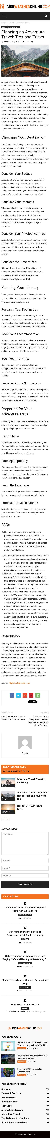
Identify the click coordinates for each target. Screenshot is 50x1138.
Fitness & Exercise (25, 963)
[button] (46, 16)
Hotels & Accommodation (14, 1122)
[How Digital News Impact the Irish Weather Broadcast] (8, 1059)
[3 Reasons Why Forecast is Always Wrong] (8, 1072)
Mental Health (25, 987)
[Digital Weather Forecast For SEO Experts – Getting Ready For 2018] (8, 1046)
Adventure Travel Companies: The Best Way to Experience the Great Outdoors (38, 721)
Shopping (25, 1008)
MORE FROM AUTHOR (16, 771)
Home (3, 23)
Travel (4, 27)
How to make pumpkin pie (25, 1004)
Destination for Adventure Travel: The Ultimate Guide (13, 718)
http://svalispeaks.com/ (19, 683)
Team (6, 42)
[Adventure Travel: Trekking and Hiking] (8, 782)
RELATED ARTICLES (14, 766)
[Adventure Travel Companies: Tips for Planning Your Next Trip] (8, 796)
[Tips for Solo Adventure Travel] (8, 809)
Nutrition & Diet (9, 1101)
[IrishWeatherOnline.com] (25, 6)
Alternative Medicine (12, 1110)
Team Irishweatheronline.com (17, 1012)
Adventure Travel (13, 27)
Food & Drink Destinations (15, 1118)
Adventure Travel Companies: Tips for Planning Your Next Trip (32, 795)
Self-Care (25, 939)
